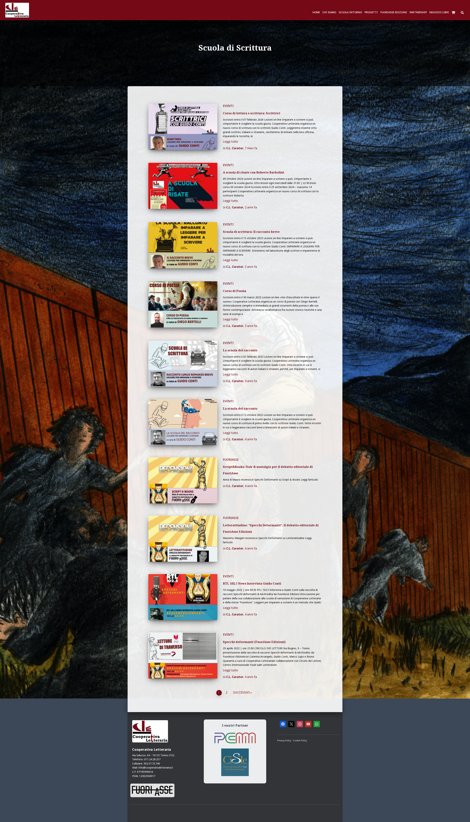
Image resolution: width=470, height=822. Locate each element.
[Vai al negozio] (453, 12)
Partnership (418, 12)
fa (251, 148)
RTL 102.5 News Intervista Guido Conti (252, 583)
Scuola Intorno (350, 12)
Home (316, 12)
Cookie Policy (300, 740)
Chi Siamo (329, 12)
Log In (461, 3)
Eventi (228, 106)
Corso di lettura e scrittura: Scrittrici (251, 113)
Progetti (371, 12)
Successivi (241, 692)
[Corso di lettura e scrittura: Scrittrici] (182, 127)
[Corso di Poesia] (182, 304)
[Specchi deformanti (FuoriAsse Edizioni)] (182, 655)
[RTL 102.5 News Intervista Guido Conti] (182, 597)
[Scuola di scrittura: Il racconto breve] (182, 245)
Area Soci (436, 3)
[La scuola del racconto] (182, 364)
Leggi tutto (230, 141)
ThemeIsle (332, 813)
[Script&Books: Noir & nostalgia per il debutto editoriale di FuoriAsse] (182, 480)
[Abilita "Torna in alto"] (462, 814)
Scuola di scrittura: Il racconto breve (251, 232)
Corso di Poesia (234, 291)
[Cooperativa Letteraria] (17, 10)
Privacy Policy (284, 740)
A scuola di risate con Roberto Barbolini (253, 172)
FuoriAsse (231, 460)
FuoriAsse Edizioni (393, 12)
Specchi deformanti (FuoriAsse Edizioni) (254, 642)
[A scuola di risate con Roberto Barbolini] (182, 186)
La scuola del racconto (240, 350)
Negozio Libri (439, 12)
